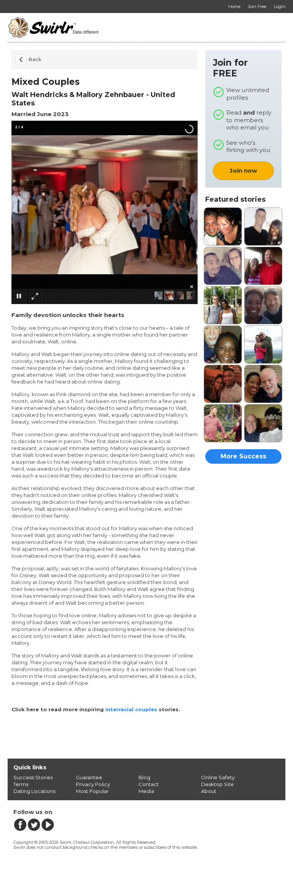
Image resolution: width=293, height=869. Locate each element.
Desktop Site (217, 784)
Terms (20, 784)
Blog (144, 777)
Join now (243, 170)
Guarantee (89, 777)
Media (146, 791)
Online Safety (218, 777)
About (208, 791)
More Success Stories (243, 458)
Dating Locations (34, 791)
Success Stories (33, 777)
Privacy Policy (93, 784)
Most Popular (92, 791)
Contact (148, 784)
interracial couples (131, 709)
